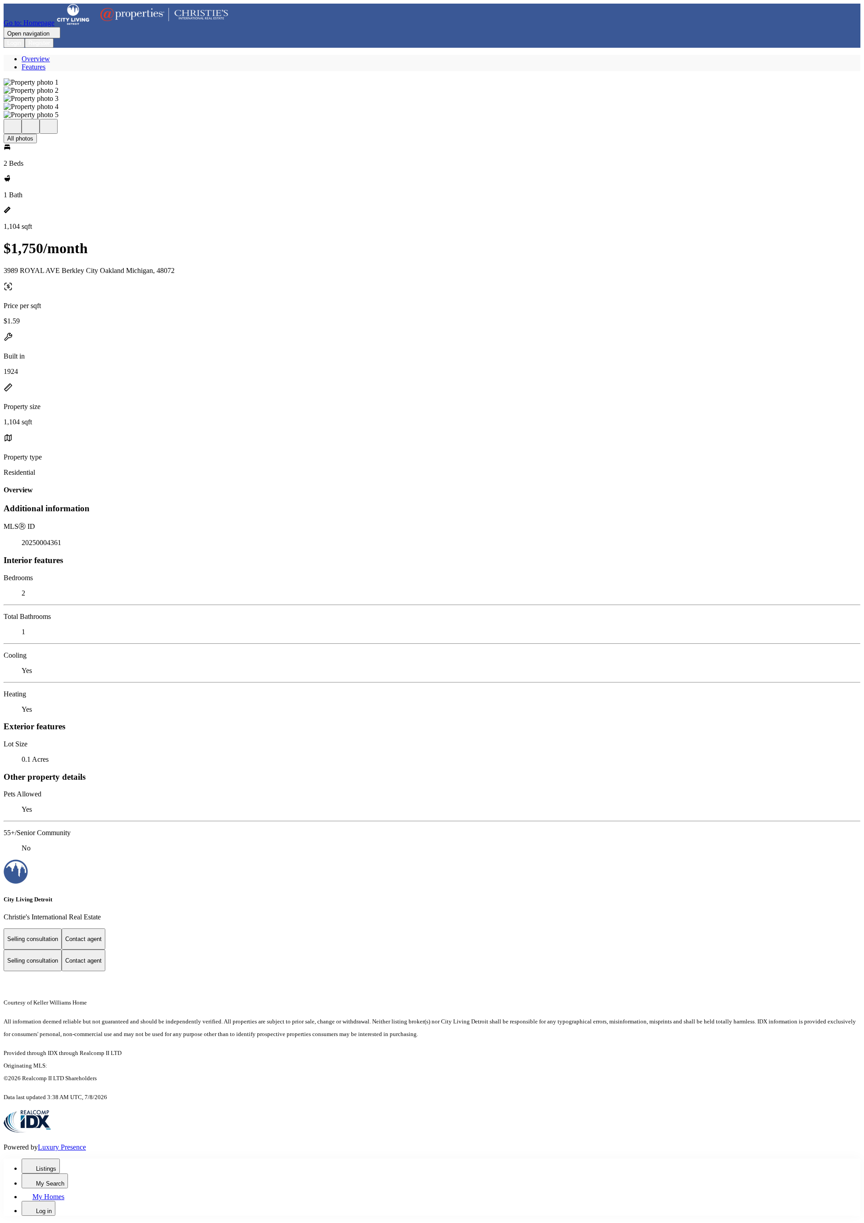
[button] (432, 82)
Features (33, 67)
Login (14, 43)
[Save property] (31, 126)
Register (39, 43)
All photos (20, 138)
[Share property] (49, 126)
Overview (36, 59)
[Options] (13, 126)
